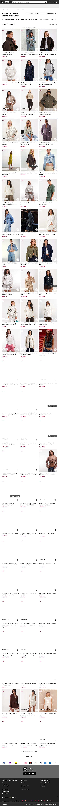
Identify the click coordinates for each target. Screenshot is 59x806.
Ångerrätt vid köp (5, 789)
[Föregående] (25, 13)
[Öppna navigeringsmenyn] (2, 2)
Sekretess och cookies (39, 804)
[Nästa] (55, 13)
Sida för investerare (25, 789)
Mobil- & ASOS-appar (45, 782)
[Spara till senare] (17, 49)
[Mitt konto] (50, 2)
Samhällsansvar (24, 787)
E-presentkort (43, 785)
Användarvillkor (48, 804)
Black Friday (43, 787)
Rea (12, 9)
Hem (3, 9)
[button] (22, 800)
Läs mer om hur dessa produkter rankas (28, 27)
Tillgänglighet (54, 804)
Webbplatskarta (5, 793)
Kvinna (7, 9)
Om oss (22, 782)
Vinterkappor (50, 13)
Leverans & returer (5, 787)
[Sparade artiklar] (53, 2)
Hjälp (3, 782)
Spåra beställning (5, 785)
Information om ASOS (30, 804)
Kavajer (37, 13)
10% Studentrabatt (5, 791)
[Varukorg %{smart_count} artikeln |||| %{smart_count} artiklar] (57, 2)
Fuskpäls (43, 13)
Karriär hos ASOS (24, 785)
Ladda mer (29, 756)
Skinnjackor (30, 13)
